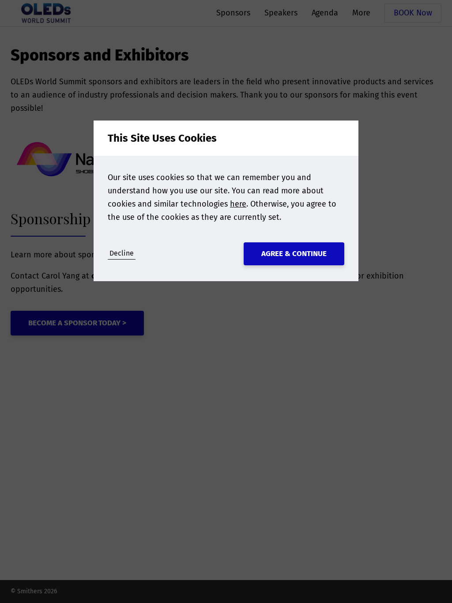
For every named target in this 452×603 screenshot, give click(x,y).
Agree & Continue (294, 253)
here (238, 204)
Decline (121, 253)
